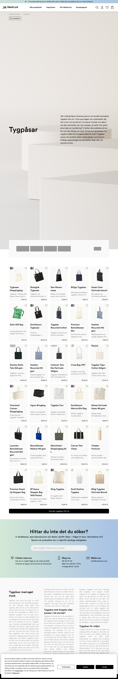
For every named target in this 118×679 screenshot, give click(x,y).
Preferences (66, 667)
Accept (104, 667)
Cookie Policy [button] (19, 671)
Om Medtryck (66, 7)
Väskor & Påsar (14, 14)
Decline (85, 667)
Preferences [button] (15, 673)
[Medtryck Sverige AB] (10, 7)
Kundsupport (81, 7)
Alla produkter (36, 7)
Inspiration (50, 7)
